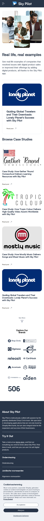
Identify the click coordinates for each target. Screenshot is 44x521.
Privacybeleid (8, 499)
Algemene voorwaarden (11, 476)
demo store (20, 442)
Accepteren (21, 505)
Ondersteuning (7, 463)
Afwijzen (21, 510)
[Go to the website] (14, 340)
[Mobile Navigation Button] (3, 4)
